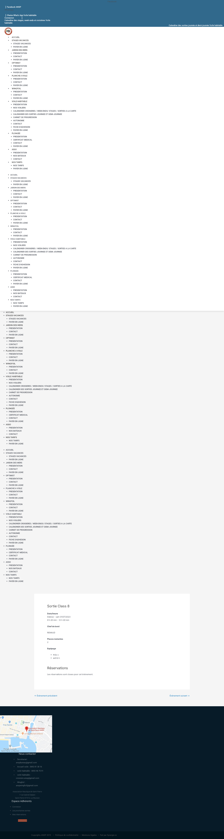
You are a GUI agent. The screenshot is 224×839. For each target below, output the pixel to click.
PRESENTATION (20, 53)
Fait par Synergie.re (108, 835)
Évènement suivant (180, 695)
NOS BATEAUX (19, 156)
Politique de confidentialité (66, 835)
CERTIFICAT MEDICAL (22, 140)
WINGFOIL (16, 89)
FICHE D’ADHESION (21, 127)
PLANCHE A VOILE (19, 76)
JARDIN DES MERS (19, 50)
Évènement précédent (45, 695)
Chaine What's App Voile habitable (21, 15)
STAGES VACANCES (20, 40)
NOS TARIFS (17, 162)
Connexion (9, 18)
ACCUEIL (16, 37)
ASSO (14, 149)
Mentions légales (89, 835)
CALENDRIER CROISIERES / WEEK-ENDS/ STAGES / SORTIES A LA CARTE (44, 111)
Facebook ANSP (14, 7)
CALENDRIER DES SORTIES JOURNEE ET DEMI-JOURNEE (37, 114)
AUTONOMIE (18, 120)
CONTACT (17, 56)
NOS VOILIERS (19, 108)
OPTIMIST (16, 63)
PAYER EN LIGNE (20, 47)
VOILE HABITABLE (19, 101)
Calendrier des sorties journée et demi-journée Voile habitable (195, 25)
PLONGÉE (16, 133)
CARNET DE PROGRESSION (25, 117)
